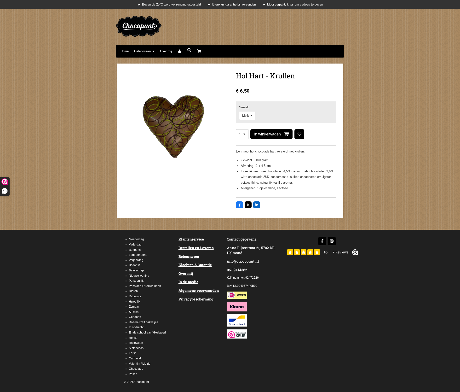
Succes (133, 312)
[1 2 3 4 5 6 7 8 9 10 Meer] (242, 134)
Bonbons (135, 250)
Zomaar (134, 306)
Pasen (133, 374)
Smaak (244, 107)
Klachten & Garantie (195, 265)
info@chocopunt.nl (243, 261)
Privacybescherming (195, 299)
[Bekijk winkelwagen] (199, 51)
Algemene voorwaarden (198, 290)
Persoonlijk (136, 280)
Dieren (133, 291)
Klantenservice (191, 239)
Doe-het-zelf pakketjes (143, 322)
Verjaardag (136, 260)
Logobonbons (138, 255)
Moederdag (136, 239)
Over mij (185, 273)
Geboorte (135, 317)
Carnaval (135, 358)
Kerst (132, 353)
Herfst (133, 337)
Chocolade (136, 368)
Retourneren (188, 256)
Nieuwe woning (139, 275)
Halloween (136, 343)
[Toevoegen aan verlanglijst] (299, 134)
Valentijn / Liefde (139, 363)
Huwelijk (134, 301)
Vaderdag (135, 244)
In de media (188, 282)
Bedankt (134, 265)
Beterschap (136, 270)
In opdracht (136, 327)
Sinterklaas (136, 348)
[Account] (179, 51)
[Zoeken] (189, 50)
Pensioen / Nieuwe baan (145, 286)
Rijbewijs (135, 296)
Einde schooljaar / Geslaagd (147, 332)
